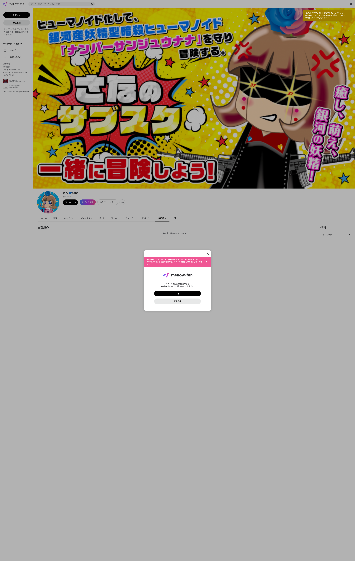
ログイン (177, 293)
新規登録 (177, 301)
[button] (177, 262)
